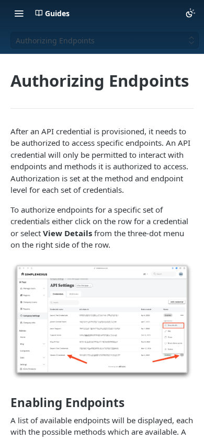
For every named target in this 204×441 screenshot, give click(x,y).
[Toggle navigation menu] (18, 13)
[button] (102, 321)
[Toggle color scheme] (190, 13)
